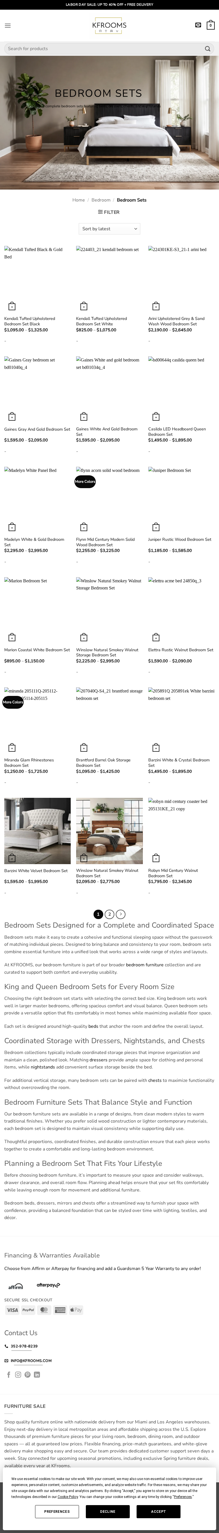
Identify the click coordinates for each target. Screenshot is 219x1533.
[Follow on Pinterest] (28, 1375)
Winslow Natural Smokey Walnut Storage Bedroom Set (107, 652)
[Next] (120, 914)
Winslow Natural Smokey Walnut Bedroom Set (107, 873)
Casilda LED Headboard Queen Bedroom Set (177, 431)
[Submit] (208, 48)
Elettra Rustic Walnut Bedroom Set (180, 650)
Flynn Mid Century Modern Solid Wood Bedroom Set (105, 542)
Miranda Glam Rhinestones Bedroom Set (29, 762)
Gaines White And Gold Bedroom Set (106, 431)
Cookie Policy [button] (68, 1497)
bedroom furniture (145, 965)
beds (93, 1026)
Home (78, 200)
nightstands (43, 1067)
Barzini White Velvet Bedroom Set (36, 871)
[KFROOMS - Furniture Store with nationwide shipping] (109, 26)
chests (155, 1080)
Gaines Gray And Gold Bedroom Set (37, 429)
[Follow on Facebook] (9, 1375)
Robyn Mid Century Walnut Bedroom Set (173, 873)
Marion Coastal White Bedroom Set (37, 650)
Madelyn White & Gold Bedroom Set (34, 542)
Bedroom (101, 200)
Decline (107, 1512)
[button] (7, 25)
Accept (158, 1512)
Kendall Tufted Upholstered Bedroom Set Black (29, 321)
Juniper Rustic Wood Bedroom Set (179, 539)
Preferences (57, 1512)
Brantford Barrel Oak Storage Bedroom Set (103, 762)
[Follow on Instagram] (18, 1375)
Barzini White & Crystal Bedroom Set (179, 762)
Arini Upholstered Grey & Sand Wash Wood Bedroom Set (176, 321)
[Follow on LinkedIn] (37, 1375)
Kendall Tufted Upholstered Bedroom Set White (101, 321)
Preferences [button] (183, 1497)
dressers (99, 1060)
